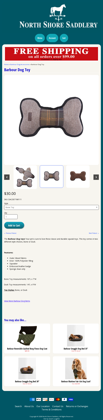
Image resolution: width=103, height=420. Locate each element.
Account (52, 38)
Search (18, 406)
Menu (39, 38)
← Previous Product (10, 233)
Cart (64, 38)
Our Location (43, 406)
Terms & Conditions (52, 409)
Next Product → (94, 233)
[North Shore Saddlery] (51, 30)
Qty (5, 213)
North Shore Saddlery (51, 416)
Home (6, 64)
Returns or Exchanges (77, 406)
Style (6, 203)
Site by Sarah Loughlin (51, 419)
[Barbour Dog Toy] (25, 177)
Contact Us (57, 406)
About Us (29, 406)
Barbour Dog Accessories (20, 64)
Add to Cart (14, 225)
